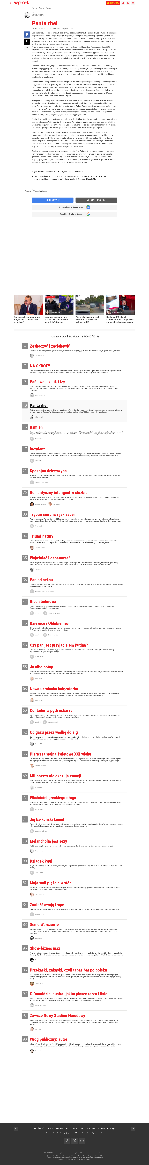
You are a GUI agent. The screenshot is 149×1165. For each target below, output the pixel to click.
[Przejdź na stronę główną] (11, 3)
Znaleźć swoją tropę (47, 904)
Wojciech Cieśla (39, 439)
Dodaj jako (71, 214)
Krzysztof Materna (40, 395)
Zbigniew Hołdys (39, 960)
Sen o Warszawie (44, 924)
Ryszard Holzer (39, 809)
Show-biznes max (45, 948)
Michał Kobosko (39, 356)
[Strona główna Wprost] (21, 3)
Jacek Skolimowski (40, 851)
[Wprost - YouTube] (82, 1141)
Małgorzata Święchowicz (42, 482)
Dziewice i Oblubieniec (49, 623)
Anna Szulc (38, 613)
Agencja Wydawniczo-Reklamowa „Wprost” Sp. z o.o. (70, 1153)
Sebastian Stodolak (40, 766)
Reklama (77, 1133)
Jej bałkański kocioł (47, 819)
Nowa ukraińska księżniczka (54, 688)
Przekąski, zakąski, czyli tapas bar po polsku (68, 970)
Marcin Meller (38, 938)
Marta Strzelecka (39, 894)
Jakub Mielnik (39, 678)
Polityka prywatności (97, 1133)
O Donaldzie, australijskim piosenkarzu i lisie (68, 993)
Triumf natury (41, 536)
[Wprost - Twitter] (74, 1141)
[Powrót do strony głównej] (16, 1129)
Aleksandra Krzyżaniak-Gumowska (44, 591)
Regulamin (85, 1133)
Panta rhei (39, 405)
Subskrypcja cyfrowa (66, 1133)
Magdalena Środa (40, 548)
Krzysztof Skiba (39, 1051)
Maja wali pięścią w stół (50, 883)
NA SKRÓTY (40, 366)
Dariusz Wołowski (53, 722)
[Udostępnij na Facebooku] (27, 34)
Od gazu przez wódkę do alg (54, 732)
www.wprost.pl (78, 1159)
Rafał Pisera (38, 787)
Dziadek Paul (41, 861)
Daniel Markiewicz (53, 635)
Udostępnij (54, 200)
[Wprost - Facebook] (67, 1141)
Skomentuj (97, 200)
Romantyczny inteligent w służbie (58, 492)
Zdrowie (59, 1128)
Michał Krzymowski (40, 504)
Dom (82, 1128)
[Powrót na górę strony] (133, 1129)
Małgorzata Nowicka (54, 613)
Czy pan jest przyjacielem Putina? (59, 645)
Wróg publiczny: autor (48, 1039)
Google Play (91, 179)
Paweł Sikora (56, 504)
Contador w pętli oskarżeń (52, 710)
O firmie (48, 1133)
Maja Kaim (38, 635)
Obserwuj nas (71, 207)
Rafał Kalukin (38, 526)
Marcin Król (38, 569)
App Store (82, 179)
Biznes (51, 1128)
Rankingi (111, 1128)
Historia (101, 1128)
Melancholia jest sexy (48, 841)
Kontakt (55, 1133)
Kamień (36, 427)
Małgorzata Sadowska (41, 831)
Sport (68, 1128)
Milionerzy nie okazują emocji (55, 776)
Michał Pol (38, 722)
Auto (75, 1128)
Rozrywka (91, 1128)
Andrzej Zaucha (39, 657)
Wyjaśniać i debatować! (50, 558)
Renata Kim (38, 460)
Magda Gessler (39, 983)
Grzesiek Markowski (40, 1005)
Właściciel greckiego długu (53, 797)
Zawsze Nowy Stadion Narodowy (57, 1015)
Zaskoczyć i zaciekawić (50, 346)
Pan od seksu (41, 579)
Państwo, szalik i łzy (47, 381)
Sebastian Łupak (39, 914)
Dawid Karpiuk (39, 873)
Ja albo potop (41, 667)
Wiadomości (39, 1128)
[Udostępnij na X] (27, 42)
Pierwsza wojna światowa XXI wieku (60, 754)
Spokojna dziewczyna (48, 471)
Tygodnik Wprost (40, 191)
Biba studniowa (43, 601)
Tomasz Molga (39, 744)
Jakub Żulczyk (39, 417)
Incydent (37, 449)
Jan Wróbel (38, 1029)
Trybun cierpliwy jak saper (52, 514)
